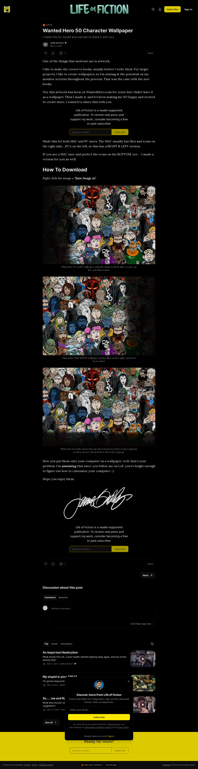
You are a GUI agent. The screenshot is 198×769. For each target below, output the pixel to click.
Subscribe (99, 717)
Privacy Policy (122, 727)
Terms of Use (114, 724)
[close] (128, 681)
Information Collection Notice (98, 727)
